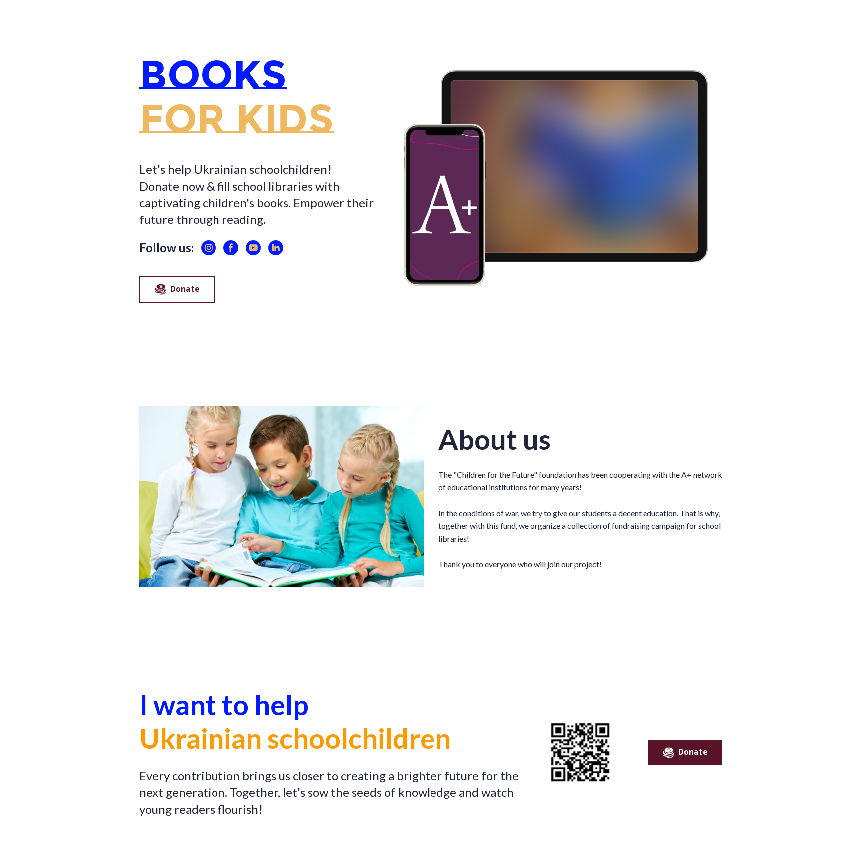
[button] (208, 247)
